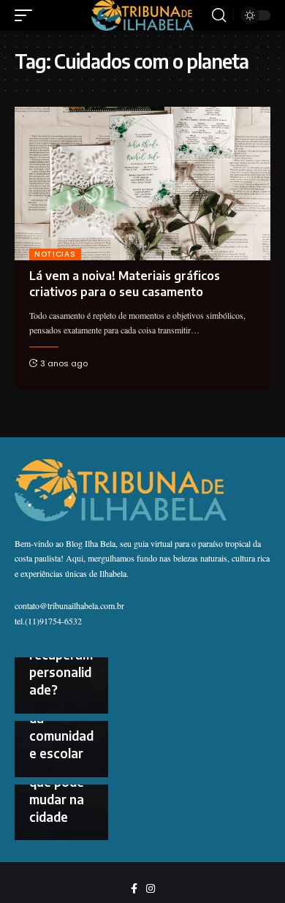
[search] (218, 15)
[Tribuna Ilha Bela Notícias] (142, 15)
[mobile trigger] (27, 15)
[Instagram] (150, 889)
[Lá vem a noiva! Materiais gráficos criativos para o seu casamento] (142, 183)
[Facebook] (134, 889)
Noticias (55, 254)
